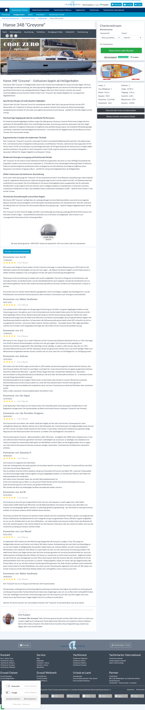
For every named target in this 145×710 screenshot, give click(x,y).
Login (139, 4)
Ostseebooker (77, 676)
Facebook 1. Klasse (43, 663)
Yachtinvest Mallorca (80, 663)
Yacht (4, 32)
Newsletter (40, 667)
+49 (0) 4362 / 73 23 (122, 645)
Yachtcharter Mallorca (62, 10)
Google (14, 692)
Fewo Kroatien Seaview (81, 678)
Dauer (124, 33)
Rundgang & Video (55, 32)
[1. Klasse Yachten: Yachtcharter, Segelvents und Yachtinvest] (72, 645)
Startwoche (105, 33)
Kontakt (129, 4)
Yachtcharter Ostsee (20, 10)
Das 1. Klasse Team (6, 658)
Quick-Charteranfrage (116, 663)
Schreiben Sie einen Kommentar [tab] (17, 251)
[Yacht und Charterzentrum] (72, 4)
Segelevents (80, 10)
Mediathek (40, 661)
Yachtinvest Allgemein (80, 658)
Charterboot (113, 676)
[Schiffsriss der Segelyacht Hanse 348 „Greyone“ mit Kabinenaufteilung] (121, 71)
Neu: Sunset (93, 678)
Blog (38, 658)
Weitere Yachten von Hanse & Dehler (120, 116)
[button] (7, 36)
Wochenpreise (15, 32)
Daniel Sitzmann (114, 681)
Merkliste (117, 4)
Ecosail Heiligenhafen (7, 678)
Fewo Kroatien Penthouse (81, 681)
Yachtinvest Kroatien (80, 665)
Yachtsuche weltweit (116, 658)
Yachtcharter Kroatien (40, 10)
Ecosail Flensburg (6, 676)
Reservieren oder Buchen (121, 50)
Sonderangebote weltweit (117, 661)
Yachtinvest (94, 10)
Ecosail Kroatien (42, 678)
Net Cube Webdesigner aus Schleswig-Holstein (124, 678)
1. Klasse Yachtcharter (5, 9)
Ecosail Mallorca (42, 681)
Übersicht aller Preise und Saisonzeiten (121, 110)
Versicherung (82, 32)
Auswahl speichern (13, 699)
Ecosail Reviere (42, 676)
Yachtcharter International (113, 10)
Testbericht (70, 32)
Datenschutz (140, 689)
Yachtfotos (40, 32)
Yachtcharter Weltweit (7, 667)
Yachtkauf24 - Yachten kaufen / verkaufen (123, 683)
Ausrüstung (28, 32)
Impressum (131, 689)
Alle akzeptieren (30, 699)
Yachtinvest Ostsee (79, 661)
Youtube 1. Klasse (42, 665)
